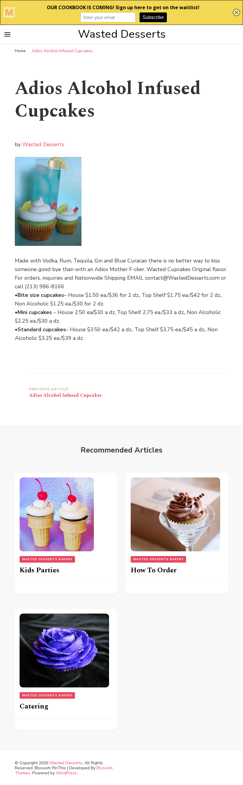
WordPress (66, 773)
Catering (34, 706)
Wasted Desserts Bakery (47, 559)
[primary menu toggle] (7, 34)
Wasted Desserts (122, 34)
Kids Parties (39, 570)
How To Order (154, 570)
